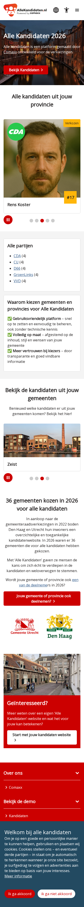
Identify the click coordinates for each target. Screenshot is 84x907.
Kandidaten (18, 815)
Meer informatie (18, 876)
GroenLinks (23, 274)
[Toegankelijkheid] (66, 10)
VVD (17, 280)
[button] (31, 220)
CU (16, 262)
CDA (17, 255)
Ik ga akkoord (19, 893)
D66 (17, 268)
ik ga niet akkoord (56, 893)
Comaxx (10, 52)
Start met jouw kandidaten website (42, 734)
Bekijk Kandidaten (24, 69)
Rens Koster (18, 204)
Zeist (12, 464)
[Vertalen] (56, 10)
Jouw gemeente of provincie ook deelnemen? (44, 598)
